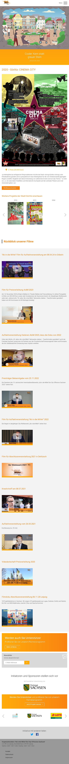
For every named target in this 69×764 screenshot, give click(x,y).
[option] (15, 212)
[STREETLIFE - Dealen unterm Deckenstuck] (34, 213)
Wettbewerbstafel (9, 188)
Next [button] (65, 214)
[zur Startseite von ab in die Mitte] (6, 2)
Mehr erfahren (11, 647)
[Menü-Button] (65, 3)
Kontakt (7, 751)
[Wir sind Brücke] (15, 213)
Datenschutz (9, 754)
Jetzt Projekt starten (33, 704)
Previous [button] (3, 214)
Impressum (9, 757)
